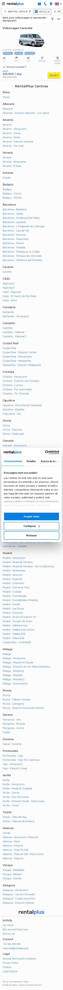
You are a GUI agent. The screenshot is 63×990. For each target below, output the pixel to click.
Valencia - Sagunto (13, 858)
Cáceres (7, 271)
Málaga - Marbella (12, 675)
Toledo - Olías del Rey (15, 817)
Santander (8, 312)
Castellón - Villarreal (13, 332)
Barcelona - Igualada (14, 222)
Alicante (7, 124)
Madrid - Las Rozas (13, 608)
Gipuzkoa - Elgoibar (13, 409)
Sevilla (6, 780)
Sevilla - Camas (11, 792)
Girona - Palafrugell (13, 433)
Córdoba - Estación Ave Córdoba (21, 380)
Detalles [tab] (31, 461)
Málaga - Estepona (13, 670)
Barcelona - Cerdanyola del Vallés (21, 217)
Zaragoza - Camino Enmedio (19, 894)
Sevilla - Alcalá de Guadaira (17, 788)
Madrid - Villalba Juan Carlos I (19, 629)
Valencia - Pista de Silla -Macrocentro (23, 854)
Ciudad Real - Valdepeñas (17, 360)
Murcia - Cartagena (13, 703)
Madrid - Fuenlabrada (14, 595)
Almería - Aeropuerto (14, 161)
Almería (7, 157)
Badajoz (7, 189)
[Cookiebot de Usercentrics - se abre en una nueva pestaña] (45, 452)
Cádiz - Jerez (10, 300)
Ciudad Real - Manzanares (17, 356)
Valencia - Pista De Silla (15, 849)
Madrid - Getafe (11, 604)
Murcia (6, 695)
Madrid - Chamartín (13, 583)
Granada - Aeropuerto (15, 445)
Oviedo (7, 177)
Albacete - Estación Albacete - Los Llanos (26, 113)
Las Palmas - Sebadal (14, 546)
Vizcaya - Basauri (12, 874)
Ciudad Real (9, 348)
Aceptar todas (31, 516)
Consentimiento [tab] (13, 461)
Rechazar (31, 535)
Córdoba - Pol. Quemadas (17, 389)
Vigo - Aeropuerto (13, 764)
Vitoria (6, 97)
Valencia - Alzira (11, 841)
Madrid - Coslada (12, 591)
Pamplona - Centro (13, 728)
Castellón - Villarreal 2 (14, 336)
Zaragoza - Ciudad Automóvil (19, 898)
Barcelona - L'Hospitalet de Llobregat (24, 226)
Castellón (8, 328)
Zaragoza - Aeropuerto (15, 890)
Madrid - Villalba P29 (14, 633)
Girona (6, 425)
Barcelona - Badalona (14, 209)
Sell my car (9, 933)
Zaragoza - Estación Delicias (18, 902)
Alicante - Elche (11, 137)
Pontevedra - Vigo (13, 755)
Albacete (8, 108)
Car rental (8, 925)
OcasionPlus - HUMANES (17, 642)
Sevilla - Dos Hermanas (16, 796)
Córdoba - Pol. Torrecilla (16, 393)
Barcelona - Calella (13, 213)
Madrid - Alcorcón (12, 574)
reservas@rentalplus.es (15, 948)
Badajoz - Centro (12, 193)
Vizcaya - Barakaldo (13, 870)
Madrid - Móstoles (13, 612)
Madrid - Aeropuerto (14, 557)
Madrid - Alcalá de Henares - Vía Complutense (28, 566)
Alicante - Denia (11, 133)
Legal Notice (10, 971)
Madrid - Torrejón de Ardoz (17, 621)
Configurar (30, 526)
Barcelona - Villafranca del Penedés (22, 260)
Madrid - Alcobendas (14, 570)
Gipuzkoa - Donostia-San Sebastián (22, 405)
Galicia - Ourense (12, 744)
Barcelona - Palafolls (14, 247)
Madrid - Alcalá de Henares (18, 562)
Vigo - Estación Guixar (15, 768)
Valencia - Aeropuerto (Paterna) (20, 837)
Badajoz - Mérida (12, 197)
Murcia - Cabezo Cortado (17, 699)
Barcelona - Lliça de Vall (16, 230)
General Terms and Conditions (19, 958)
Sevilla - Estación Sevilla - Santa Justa (23, 801)
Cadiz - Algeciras (12, 291)
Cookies (7, 967)
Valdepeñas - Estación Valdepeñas (22, 365)
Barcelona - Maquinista (15, 239)
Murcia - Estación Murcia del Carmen (23, 707)
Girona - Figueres (12, 429)
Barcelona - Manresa (14, 234)
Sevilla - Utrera (11, 805)
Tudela (6, 732)
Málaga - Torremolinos (15, 683)
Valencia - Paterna (13, 845)
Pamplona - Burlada (14, 723)
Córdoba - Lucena (13, 385)
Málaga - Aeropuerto (14, 658)
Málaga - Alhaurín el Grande (18, 662)
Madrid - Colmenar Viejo (16, 587)
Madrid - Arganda (12, 579)
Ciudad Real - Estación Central (19, 352)
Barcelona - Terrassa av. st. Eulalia (21, 251)
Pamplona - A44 (12, 719)
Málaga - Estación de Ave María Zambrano (26, 666)
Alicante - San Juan (13, 145)
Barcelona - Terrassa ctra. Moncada (22, 255)
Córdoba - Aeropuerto (15, 376)
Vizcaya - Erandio (12, 878)
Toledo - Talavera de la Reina (18, 821)
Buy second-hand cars (15, 929)
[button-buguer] (3, 4)
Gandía (6, 833)
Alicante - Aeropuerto (15, 128)
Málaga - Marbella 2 (13, 679)
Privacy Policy (10, 962)
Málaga (7, 654)
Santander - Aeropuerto (16, 316)
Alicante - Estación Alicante (18, 141)
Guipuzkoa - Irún (12, 413)
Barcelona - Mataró (13, 243)
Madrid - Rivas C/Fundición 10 (19, 617)
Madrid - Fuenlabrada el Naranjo (20, 600)
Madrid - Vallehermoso (15, 625)
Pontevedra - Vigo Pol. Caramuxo (21, 759)
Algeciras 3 (9, 287)
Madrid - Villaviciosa (13, 638)
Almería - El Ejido (12, 165)
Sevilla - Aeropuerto (14, 784)
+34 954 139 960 (12, 944)
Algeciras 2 (9, 283)
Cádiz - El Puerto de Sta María (19, 296)
